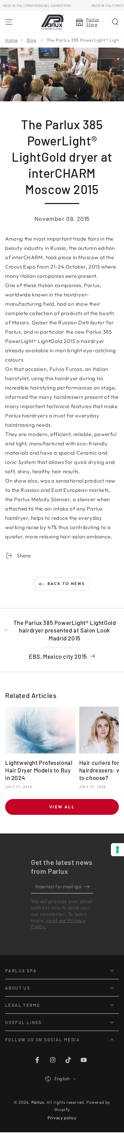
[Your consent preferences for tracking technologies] (117, 849)
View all (62, 806)
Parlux (37, 1102)
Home (11, 40)
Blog (31, 40)
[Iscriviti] (88, 886)
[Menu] (9, 22)
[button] (115, 22)
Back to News (66, 583)
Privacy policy (62, 1117)
